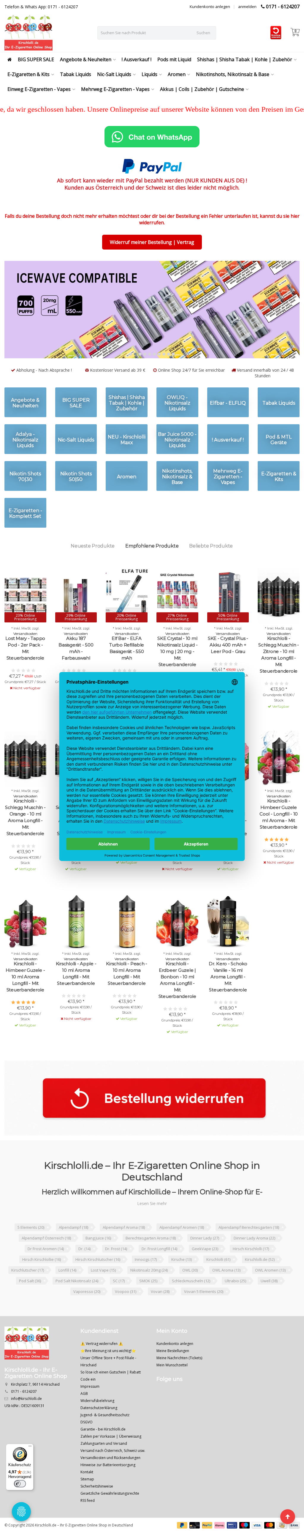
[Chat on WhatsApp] (152, 136)
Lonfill (67, 1289)
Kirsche (181, 1278)
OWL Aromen (270, 1289)
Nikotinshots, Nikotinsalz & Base (232, 74)
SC (119, 1299)
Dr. (84, 1267)
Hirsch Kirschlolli (251, 1267)
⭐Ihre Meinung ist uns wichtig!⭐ (108, 1369)
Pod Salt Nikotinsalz (77, 1299)
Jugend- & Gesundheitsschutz (104, 1433)
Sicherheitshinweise (96, 1505)
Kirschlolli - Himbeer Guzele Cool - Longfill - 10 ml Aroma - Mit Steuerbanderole (278, 833)
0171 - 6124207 (283, 6)
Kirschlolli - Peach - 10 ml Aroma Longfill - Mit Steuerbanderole (126, 992)
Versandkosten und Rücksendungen (110, 1476)
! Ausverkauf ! (136, 59)
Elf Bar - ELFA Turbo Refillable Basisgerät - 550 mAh (126, 667)
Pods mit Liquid (174, 59)
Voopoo (125, 1310)
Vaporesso (86, 1310)
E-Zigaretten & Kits (28, 74)
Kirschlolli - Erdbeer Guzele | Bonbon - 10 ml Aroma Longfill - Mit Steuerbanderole (177, 999)
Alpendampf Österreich (46, 1257)
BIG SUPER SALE (36, 59)
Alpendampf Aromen (181, 1246)
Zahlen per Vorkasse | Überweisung (110, 1455)
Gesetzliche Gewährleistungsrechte (109, 1512)
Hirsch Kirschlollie (41, 1278)
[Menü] (30, 1447)
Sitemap (87, 1498)
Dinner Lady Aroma (254, 1257)
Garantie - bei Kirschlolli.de (103, 1448)
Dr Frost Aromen (46, 1267)
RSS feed (87, 1519)
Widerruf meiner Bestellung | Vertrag (152, 242)
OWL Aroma (226, 1289)
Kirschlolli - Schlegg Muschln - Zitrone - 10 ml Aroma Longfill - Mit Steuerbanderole (278, 673)
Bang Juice (98, 1257)
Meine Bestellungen (172, 1369)
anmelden (247, 6)
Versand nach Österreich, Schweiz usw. (112, 1469)
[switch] (20, 1483)
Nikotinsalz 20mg (149, 1289)
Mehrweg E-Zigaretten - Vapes (115, 89)
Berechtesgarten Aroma (151, 1257)
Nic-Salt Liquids (114, 74)
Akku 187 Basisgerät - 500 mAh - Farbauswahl (75, 667)
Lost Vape (103, 1289)
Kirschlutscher (27, 1289)
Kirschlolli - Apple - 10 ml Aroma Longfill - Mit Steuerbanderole (76, 992)
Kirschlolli (218, 1278)
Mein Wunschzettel (172, 1384)
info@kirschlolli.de (26, 1417)
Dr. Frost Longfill (159, 1267)
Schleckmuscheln (191, 1299)
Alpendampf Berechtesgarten (248, 1246)
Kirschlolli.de (260, 1278)
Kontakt (86, 1490)
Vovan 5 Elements (203, 1310)
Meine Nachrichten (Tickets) (179, 1376)
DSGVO (86, 1441)
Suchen (203, 32)
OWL (190, 1289)
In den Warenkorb (276, 736)
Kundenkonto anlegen (210, 6)
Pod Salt (30, 1299)
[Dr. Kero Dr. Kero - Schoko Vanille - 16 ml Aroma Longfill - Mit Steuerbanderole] (228, 940)
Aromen (177, 74)
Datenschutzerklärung (98, 1426)
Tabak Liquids (75, 74)
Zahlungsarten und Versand (103, 1462)
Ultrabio (235, 1299)
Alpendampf (73, 1246)
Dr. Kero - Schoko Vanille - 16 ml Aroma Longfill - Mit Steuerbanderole (228, 996)
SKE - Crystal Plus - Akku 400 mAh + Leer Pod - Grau (228, 663)
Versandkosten (25, 653)
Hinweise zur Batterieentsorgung (107, 1483)
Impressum (89, 1405)
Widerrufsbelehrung (97, 1419)
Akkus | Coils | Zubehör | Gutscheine (202, 89)
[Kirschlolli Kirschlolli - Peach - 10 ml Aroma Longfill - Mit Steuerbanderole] (127, 940)
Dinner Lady (204, 1257)
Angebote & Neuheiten (85, 59)
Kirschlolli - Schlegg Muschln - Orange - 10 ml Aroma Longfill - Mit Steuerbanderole (25, 836)
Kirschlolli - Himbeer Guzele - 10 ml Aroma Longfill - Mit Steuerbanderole (25, 996)
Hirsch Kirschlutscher (97, 1278)
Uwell (269, 1299)
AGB (84, 1412)
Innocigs (146, 1278)
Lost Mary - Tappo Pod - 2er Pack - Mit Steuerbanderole (25, 667)
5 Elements (31, 1246)
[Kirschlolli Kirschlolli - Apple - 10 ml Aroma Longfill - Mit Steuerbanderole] (76, 940)
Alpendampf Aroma (124, 1246)
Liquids (149, 74)
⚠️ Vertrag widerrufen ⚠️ (101, 1362)
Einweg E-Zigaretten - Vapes (39, 89)
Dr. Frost (116, 1267)
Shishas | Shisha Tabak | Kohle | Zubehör (244, 59)
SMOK (148, 1299)
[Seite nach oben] (287, 1516)
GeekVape (205, 1267)
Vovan (160, 1310)
